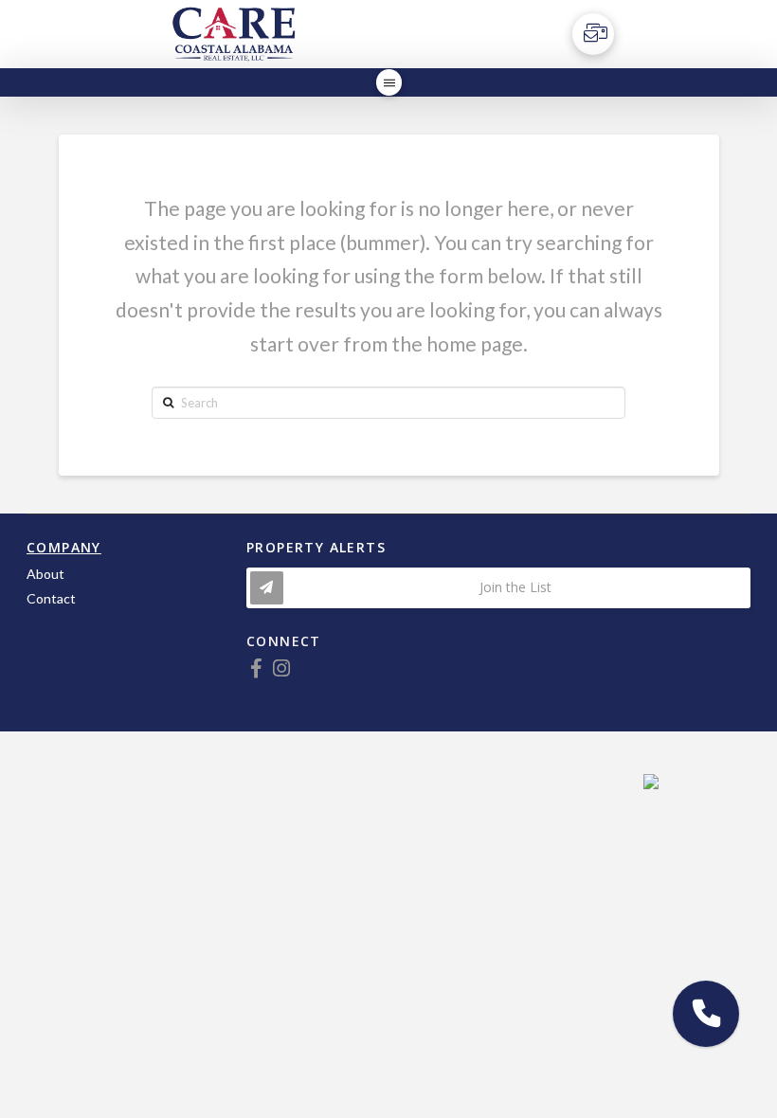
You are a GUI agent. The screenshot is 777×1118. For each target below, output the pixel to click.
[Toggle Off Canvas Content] (593, 34)
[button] (706, 1014)
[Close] (659, 773)
